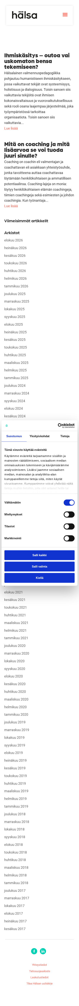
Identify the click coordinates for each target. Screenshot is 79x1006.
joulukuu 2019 (15, 722)
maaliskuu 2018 (16, 868)
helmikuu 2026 (15, 278)
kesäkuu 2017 (15, 929)
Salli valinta (39, 566)
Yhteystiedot (39, 965)
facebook (34, 951)
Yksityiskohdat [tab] (39, 436)
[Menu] (65, 14)
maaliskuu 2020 (16, 699)
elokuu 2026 (13, 240)
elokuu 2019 (13, 753)
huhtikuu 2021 (15, 615)
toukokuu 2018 (15, 852)
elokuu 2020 (13, 676)
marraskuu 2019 (16, 730)
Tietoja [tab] (65, 436)
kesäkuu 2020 (15, 684)
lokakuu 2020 (14, 661)
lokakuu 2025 (14, 309)
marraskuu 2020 (16, 653)
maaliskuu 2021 (16, 623)
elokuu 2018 (13, 845)
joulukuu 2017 (15, 891)
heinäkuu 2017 (15, 921)
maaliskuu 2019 (16, 791)
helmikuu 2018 (15, 875)
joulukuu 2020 (15, 646)
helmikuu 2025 (15, 370)
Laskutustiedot (39, 977)
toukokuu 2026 (15, 263)
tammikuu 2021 (16, 638)
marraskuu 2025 (16, 301)
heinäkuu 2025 (15, 332)
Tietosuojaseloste (39, 971)
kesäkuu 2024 (15, 416)
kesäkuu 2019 (15, 768)
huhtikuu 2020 (15, 692)
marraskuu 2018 (16, 822)
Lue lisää (11, 128)
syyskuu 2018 (14, 837)
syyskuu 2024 (14, 401)
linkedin (43, 951)
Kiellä (39, 577)
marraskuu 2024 (16, 393)
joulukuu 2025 (15, 294)
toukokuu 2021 (15, 607)
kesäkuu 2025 (15, 340)
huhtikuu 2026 (15, 271)
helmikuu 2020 (15, 707)
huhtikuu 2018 (15, 860)
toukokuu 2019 (15, 776)
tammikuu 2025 (16, 378)
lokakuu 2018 (14, 829)
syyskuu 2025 (14, 317)
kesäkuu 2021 (15, 600)
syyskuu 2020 (14, 669)
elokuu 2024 (13, 408)
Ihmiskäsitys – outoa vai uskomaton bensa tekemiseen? (37, 60)
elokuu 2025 (13, 324)
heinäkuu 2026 (15, 248)
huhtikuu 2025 (15, 355)
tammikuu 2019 (16, 806)
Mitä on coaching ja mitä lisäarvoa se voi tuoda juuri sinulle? (37, 149)
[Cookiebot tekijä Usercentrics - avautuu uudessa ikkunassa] (58, 425)
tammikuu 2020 (16, 714)
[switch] (69, 514)
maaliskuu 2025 (16, 363)
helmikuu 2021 (15, 630)
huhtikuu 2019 (15, 783)
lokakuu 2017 (14, 906)
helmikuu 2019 (15, 799)
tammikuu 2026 (16, 286)
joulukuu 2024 (15, 386)
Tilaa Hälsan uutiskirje (39, 983)
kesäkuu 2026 (15, 256)
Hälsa (24, 15)
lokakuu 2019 (14, 738)
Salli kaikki (39, 555)
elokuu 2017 (13, 913)
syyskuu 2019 (14, 745)
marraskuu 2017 (16, 898)
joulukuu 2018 (15, 814)
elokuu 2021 (13, 592)
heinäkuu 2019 (15, 760)
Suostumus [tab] (14, 436)
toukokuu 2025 (15, 347)
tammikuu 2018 (16, 883)
